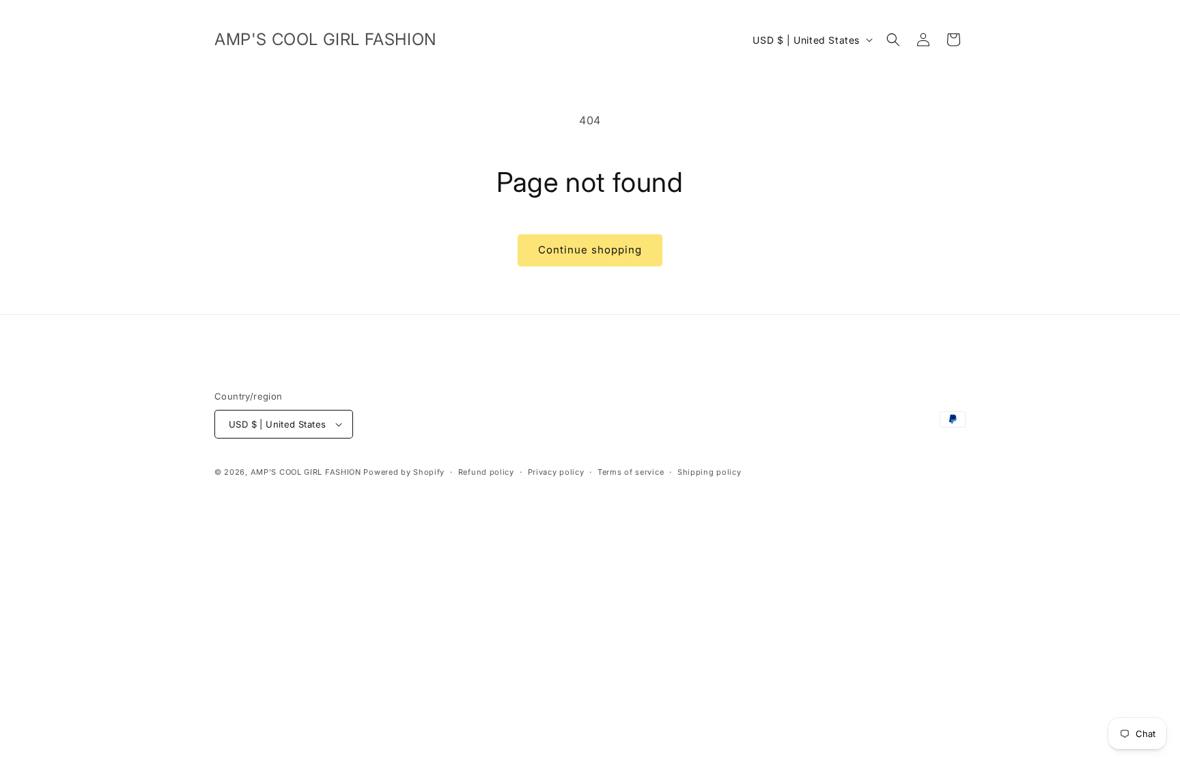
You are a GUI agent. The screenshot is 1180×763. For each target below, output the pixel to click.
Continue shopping (590, 249)
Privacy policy (556, 472)
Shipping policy (709, 472)
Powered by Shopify (404, 472)
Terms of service (631, 472)
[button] (893, 40)
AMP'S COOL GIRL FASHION (306, 472)
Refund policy (486, 472)
